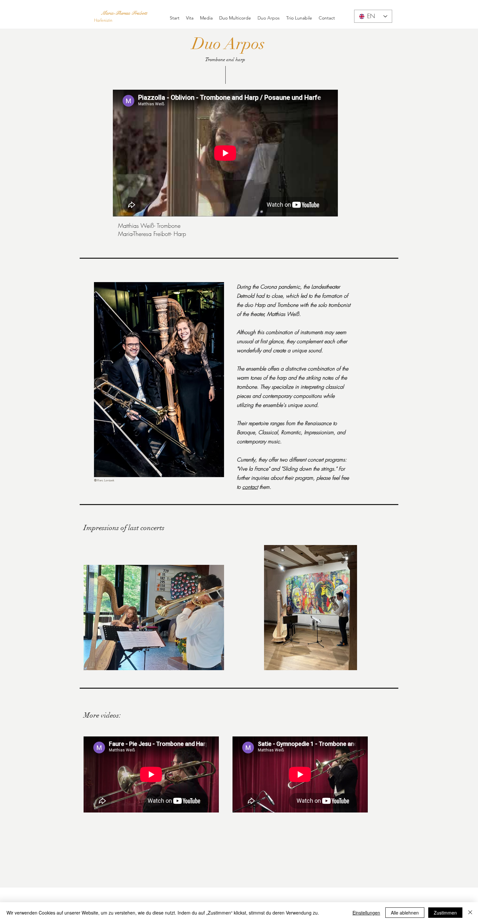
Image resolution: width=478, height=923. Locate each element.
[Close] (470, 912)
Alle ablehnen (405, 912)
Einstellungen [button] (366, 912)
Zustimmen (445, 912)
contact (250, 486)
